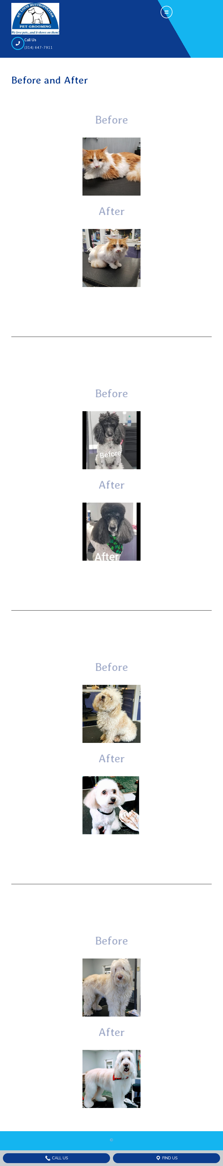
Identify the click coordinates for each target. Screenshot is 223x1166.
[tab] (166, 10)
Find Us (169, 1158)
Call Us (59, 1158)
